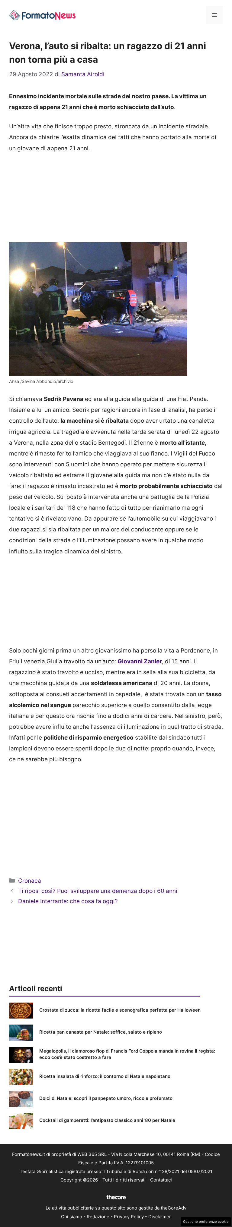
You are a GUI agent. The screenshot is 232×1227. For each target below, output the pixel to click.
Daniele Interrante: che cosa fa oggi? (68, 901)
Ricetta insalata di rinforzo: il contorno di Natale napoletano (104, 1076)
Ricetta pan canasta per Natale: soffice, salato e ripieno (100, 1032)
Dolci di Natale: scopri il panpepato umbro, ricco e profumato (105, 1098)
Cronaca (29, 880)
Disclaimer (159, 1216)
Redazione (98, 1216)
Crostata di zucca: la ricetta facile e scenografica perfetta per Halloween (120, 1010)
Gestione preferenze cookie (206, 1221)
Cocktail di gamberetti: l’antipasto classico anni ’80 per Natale (107, 1120)
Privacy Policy (129, 1216)
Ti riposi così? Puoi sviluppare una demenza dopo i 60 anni (97, 890)
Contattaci (161, 1180)
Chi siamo (71, 1216)
